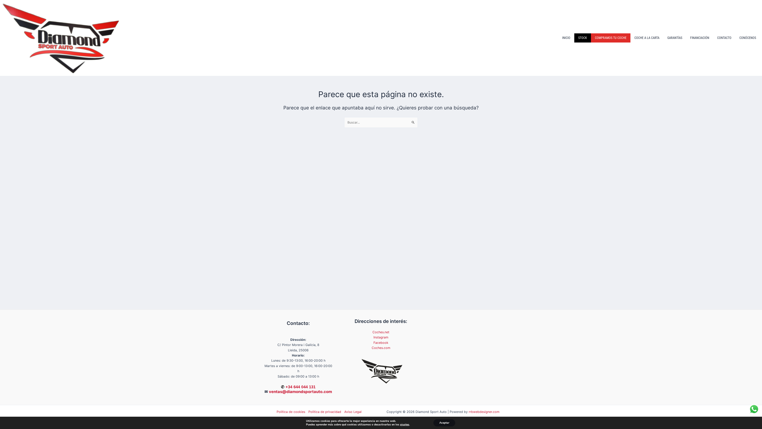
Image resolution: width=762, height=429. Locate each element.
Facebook (380, 343)
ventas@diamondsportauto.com (300, 391)
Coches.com (381, 348)
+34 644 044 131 (301, 387)
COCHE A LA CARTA (646, 38)
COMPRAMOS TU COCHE (610, 38)
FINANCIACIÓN (699, 38)
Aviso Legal (353, 412)
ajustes (404, 424)
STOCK (582, 38)
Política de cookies (291, 412)
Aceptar (444, 423)
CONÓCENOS (747, 38)
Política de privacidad (324, 412)
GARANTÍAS (674, 38)
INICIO (566, 38)
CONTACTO (724, 38)
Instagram (380, 337)
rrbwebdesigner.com (484, 412)
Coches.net (380, 332)
